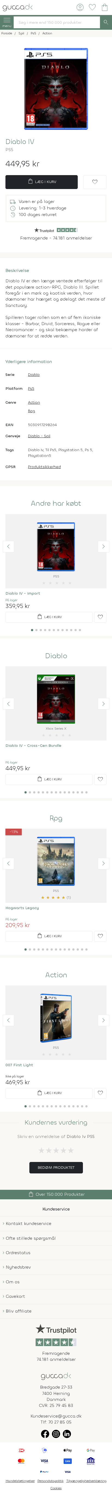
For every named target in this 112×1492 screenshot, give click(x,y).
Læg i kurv (41, 181)
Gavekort (15, 1296)
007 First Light (19, 1065)
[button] (8, 546)
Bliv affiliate (19, 1311)
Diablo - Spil (39, 436)
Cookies (56, 1488)
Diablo (34, 374)
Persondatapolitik (51, 1481)
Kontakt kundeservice (28, 1223)
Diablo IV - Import (22, 593)
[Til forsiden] (18, 7)
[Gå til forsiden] (56, 1376)
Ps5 (31, 388)
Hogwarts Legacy (22, 908)
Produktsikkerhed (44, 466)
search (106, 22)
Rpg (31, 411)
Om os (13, 1282)
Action (34, 402)
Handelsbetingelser (20, 1481)
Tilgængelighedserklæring (86, 1481)
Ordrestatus (18, 1253)
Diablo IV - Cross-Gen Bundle (33, 745)
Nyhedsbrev (18, 1267)
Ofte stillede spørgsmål (31, 1238)
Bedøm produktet (56, 1167)
